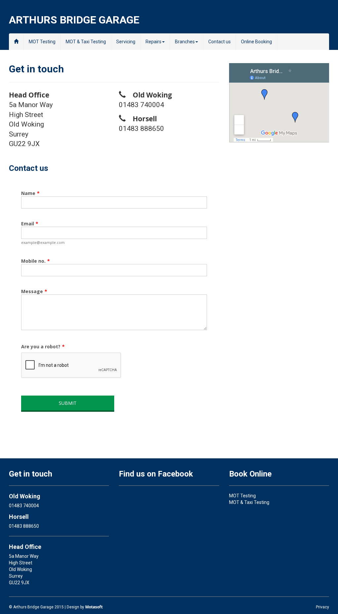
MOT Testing (42, 41)
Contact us (219, 41)
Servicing (125, 41)
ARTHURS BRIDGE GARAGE (74, 19)
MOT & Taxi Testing (86, 41)
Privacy (322, 607)
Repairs (153, 41)
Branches (185, 41)
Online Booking (256, 41)
